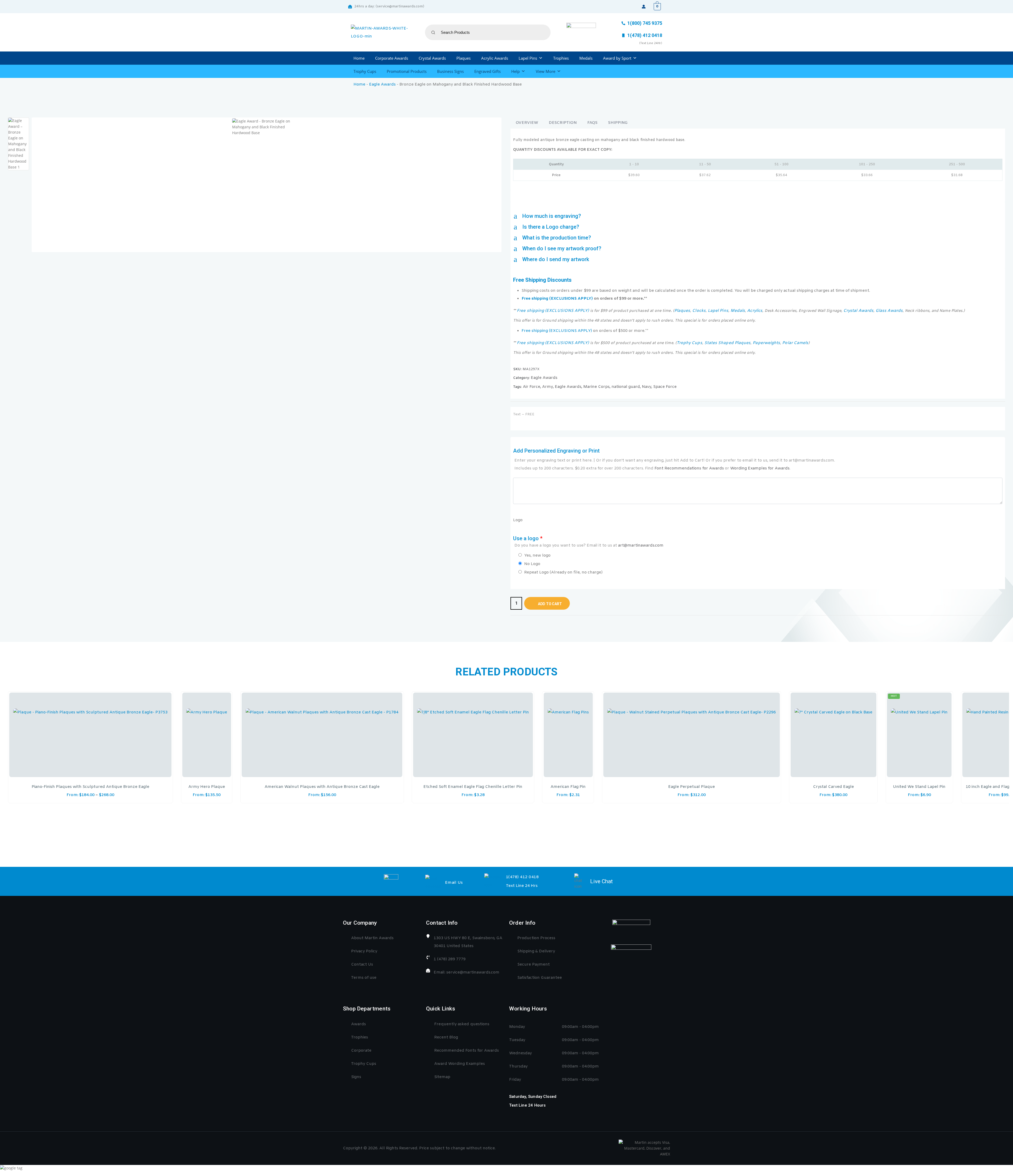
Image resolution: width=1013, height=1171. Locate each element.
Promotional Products (407, 71)
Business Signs (450, 71)
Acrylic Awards (494, 58)
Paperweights (766, 343)
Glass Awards (889, 310)
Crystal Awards (432, 58)
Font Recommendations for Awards (689, 468)
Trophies (561, 58)
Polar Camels (795, 343)
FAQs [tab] (592, 122)
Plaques (463, 58)
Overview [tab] (527, 122)
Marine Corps (596, 386)
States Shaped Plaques (727, 343)
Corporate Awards (391, 58)
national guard (625, 386)
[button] (757, 216)
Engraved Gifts (487, 71)
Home (359, 58)
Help (515, 71)
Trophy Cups (364, 71)
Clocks (698, 310)
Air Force (531, 386)
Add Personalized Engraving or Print (674, 459)
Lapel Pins (528, 58)
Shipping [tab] (618, 122)
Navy (646, 386)
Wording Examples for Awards (760, 468)
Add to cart (550, 604)
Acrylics (754, 310)
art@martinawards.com (640, 545)
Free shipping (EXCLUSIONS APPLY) (557, 298)
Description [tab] (563, 122)
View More (545, 71)
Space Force (665, 386)
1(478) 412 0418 (522, 877)
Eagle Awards (382, 84)
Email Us (454, 882)
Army (547, 386)
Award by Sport (617, 58)
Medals (585, 58)
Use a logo (588, 541)
